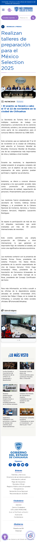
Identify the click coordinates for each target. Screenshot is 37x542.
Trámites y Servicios (18, 474)
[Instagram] (18, 464)
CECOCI (18, 505)
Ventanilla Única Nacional (18, 491)
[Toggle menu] (3, 10)
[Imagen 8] (27, 335)
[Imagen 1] (10, 335)
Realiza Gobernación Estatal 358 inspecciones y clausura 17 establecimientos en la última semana (10, 399)
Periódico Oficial (18, 484)
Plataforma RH (18, 528)
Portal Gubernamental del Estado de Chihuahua (9, 9)
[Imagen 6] (22, 335)
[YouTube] (22, 464)
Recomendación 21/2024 (18, 493)
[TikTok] (26, 464)
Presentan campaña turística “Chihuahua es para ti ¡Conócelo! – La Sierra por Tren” (27, 421)
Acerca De (18, 514)
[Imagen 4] (17, 335)
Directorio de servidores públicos (18, 477)
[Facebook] (10, 464)
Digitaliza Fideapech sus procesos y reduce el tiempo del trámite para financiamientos (9, 422)
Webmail (18, 530)
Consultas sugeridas (9, 17)
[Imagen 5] (19, 335)
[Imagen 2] (12, 335)
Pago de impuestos (18, 481)
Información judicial (18, 479)
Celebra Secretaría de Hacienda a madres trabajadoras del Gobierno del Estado (26, 398)
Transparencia (19, 488)
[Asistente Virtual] (30, 535)
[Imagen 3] (15, 335)
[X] (14, 464)
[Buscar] (33, 17)
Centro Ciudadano (18, 507)
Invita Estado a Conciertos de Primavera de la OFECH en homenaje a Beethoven (8, 376)
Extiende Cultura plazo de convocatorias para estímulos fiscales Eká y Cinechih (27, 375)
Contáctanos (18, 517)
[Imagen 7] (24, 335)
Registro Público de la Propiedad (18, 486)
